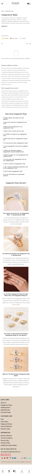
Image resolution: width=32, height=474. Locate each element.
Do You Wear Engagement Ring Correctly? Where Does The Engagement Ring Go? (16, 294)
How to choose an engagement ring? (14, 163)
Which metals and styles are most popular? (13, 118)
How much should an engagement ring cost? (14, 123)
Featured (6, 38)
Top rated (23, 38)
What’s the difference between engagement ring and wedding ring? (13, 151)
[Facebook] (4, 455)
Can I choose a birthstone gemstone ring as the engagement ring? (15, 167)
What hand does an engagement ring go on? (15, 139)
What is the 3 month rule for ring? (14, 131)
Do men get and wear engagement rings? (16, 143)
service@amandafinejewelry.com (10, 452)
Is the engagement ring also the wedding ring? (15, 146)
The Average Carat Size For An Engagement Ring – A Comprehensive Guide (16, 214)
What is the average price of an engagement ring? (12, 127)
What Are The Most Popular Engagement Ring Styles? (16, 374)
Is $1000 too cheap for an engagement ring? (15, 135)
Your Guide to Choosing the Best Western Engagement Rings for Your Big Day (16, 334)
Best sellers (14, 38)
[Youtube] (10, 455)
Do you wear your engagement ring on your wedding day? (14, 160)
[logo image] (15, 3)
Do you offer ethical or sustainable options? (13, 175)
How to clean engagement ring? (13, 171)
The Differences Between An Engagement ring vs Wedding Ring (16, 254)
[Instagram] (2, 455)
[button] (16, 118)
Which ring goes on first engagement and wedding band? (15, 155)
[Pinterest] (7, 455)
